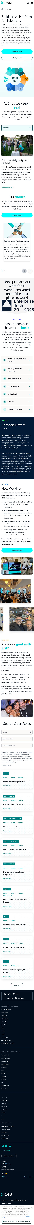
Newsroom (4, 1106)
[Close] (32, 1208)
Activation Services (6, 1040)
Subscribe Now (9, 1156)
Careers (3, 1103)
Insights (3, 1034)
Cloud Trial (4, 1132)
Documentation (5, 1064)
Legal (2, 1119)
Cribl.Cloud (4, 1025)
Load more (17, 985)
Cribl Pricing (4, 1037)
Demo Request (5, 1135)
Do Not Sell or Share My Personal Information (16, 1221)
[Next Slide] (30, 271)
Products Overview (6, 1009)
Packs (2, 1082)
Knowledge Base (5, 1058)
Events (3, 1073)
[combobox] (17, 128)
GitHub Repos (5, 1085)
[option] (17, 779)
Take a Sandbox (5, 1129)
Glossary (3, 1079)
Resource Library (5, 1061)
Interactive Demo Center (7, 1126)
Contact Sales (4, 1138)
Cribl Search (4, 1019)
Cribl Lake (4, 1022)
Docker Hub (4, 1089)
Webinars (3, 1076)
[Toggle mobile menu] (32, 2)
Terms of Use (21, 1200)
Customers (4, 1110)
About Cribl (4, 1100)
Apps (2, 1028)
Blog (2, 1070)
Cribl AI (3, 1031)
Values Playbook (17, 215)
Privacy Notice (6, 1203)
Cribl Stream (4, 1012)
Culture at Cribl (6, 187)
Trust (2, 1116)
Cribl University (5, 1055)
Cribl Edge (4, 1015)
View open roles (17, 51)
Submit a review (28, 1177)
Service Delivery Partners (7, 1043)
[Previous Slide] (24, 271)
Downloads (4, 1067)
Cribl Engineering (17, 58)
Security (3, 1113)
